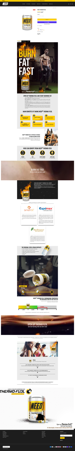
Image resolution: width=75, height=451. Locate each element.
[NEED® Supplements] (5, 4)
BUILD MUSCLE (4, 433)
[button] (39, 11)
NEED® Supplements (6, 448)
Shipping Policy (43, 433)
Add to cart (47, 19)
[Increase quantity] (43, 16)
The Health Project (25, 431)
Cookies (43, 437)
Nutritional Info (24, 41)
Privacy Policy (43, 431)
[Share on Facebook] (40, 25)
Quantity (38, 14)
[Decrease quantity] (38, 16)
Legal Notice (43, 432)
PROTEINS (4, 431)
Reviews (28, 41)
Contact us (24, 433)
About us (24, 432)
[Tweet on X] (39, 25)
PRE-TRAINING (4, 432)
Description (19, 41)
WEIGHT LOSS (4, 437)
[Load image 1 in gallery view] (27, 20)
